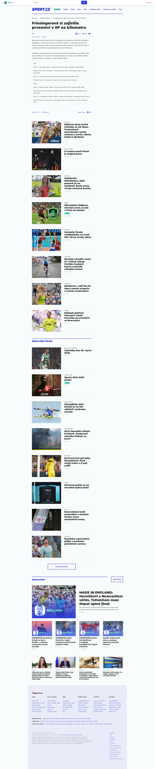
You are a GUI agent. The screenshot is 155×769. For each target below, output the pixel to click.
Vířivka (96, 721)
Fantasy (57, 9)
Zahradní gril (90, 721)
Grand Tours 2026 (52, 711)
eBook (79, 33)
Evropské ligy (68, 428)
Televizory (91, 724)
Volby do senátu (36, 709)
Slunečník (63, 721)
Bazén (42, 721)
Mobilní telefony (50, 724)
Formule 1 (65, 709)
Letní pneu (78, 724)
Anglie (66, 310)
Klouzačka (70, 721)
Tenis (79, 9)
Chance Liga (68, 149)
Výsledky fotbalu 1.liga (68, 703)
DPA (63, 735)
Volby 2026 (35, 700)
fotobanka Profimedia (76, 735)
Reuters (67, 735)
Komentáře (38, 579)
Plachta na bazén (49, 721)
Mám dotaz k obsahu (115, 752)
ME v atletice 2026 (67, 707)
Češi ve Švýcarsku (98, 707)
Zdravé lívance (82, 705)
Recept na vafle (82, 709)
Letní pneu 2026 (113, 700)
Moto (85, 9)
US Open (67, 122)
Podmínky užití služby (115, 747)
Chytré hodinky (99, 724)
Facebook (112, 737)
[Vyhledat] (84, 2)
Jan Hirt (49, 705)
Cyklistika (67, 256)
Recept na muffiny (83, 703)
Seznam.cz (149, 2)
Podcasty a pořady (109, 9)
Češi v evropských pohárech (83, 718)
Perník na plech (82, 711)
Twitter (111, 741)
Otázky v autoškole (114, 709)
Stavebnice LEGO (59, 724)
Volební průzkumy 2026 (38, 703)
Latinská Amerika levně (99, 709)
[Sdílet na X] (90, 112)
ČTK (33, 33)
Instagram (112, 739)
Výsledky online (95, 9)
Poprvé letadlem (97, 703)
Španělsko (67, 455)
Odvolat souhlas (114, 756)
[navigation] (2, 2)
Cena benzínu (71, 718)
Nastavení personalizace (116, 758)
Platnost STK (112, 711)
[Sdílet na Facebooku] (88, 112)
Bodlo (66, 202)
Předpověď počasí (54, 718)
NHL (64, 711)
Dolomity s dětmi (98, 711)
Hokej (72, 9)
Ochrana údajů (113, 750)
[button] (46, 132)
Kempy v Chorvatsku (99, 700)
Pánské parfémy (108, 724)
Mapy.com (46, 718)
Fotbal (65, 9)
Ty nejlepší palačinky (83, 700)
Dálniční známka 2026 (115, 703)
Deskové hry (84, 724)
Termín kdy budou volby (38, 707)
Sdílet (85, 33)
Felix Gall (49, 709)
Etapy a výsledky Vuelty (53, 703)
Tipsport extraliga (67, 705)
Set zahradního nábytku (79, 721)
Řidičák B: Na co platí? (115, 707)
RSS (111, 735)
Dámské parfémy (69, 724)
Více (120, 9)
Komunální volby (36, 711)
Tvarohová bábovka (83, 707)
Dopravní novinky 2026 (115, 705)
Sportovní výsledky (70, 348)
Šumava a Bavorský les (99, 705)
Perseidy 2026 (63, 718)
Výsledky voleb (36, 705)
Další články (117, 579)
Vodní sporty (68, 401)
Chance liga (66, 700)
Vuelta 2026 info (51, 700)
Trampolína (57, 721)
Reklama (112, 743)
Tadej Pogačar (51, 707)
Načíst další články (62, 566)
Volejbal (66, 229)
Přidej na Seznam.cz (115, 745)
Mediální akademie (115, 754)
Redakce (112, 732)
